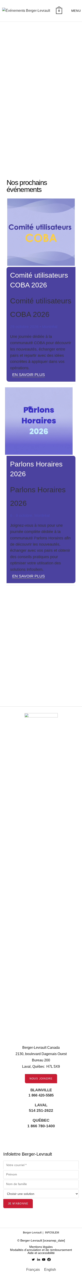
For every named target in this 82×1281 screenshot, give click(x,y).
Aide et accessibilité (41, 1253)
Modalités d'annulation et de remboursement (41, 1250)
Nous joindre (41, 1078)
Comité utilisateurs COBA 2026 (33, 684)
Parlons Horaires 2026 (33, 642)
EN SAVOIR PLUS (28, 374)
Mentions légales (41, 1247)
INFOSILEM (52, 1232)
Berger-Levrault (32, 1232)
